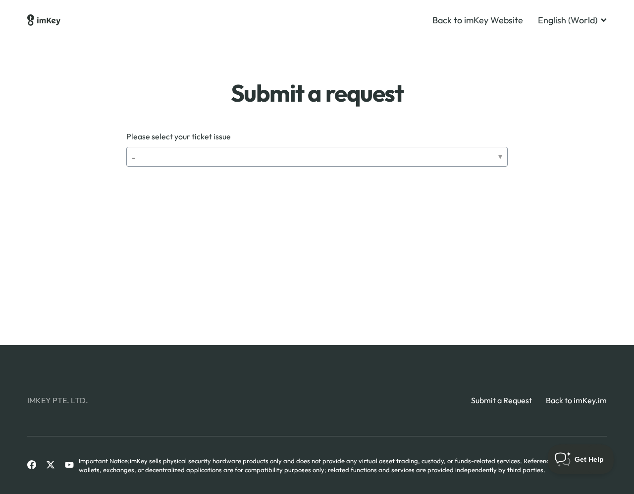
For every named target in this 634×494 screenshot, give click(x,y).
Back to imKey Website (477, 20)
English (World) (567, 20)
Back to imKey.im (576, 400)
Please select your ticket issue (178, 136)
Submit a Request (501, 400)
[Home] (43, 20)
